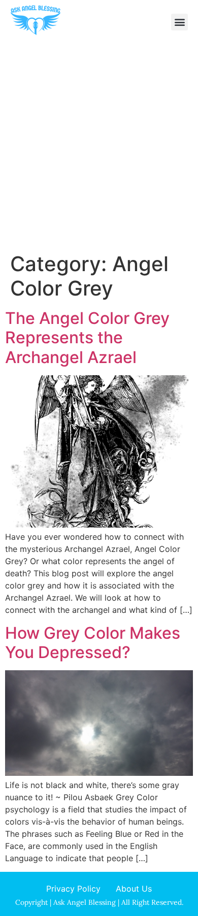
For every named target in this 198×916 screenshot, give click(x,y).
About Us (134, 889)
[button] (179, 22)
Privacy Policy (73, 889)
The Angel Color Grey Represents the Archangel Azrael (87, 337)
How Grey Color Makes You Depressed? (92, 642)
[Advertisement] (99, 148)
